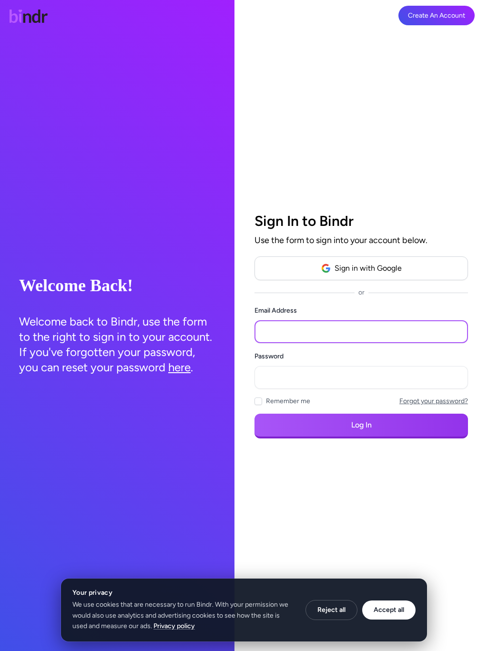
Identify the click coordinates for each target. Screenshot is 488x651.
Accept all (389, 610)
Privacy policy (174, 626)
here (179, 367)
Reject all (331, 610)
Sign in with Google (368, 268)
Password (269, 356)
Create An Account (436, 15)
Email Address (275, 310)
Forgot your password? (433, 401)
